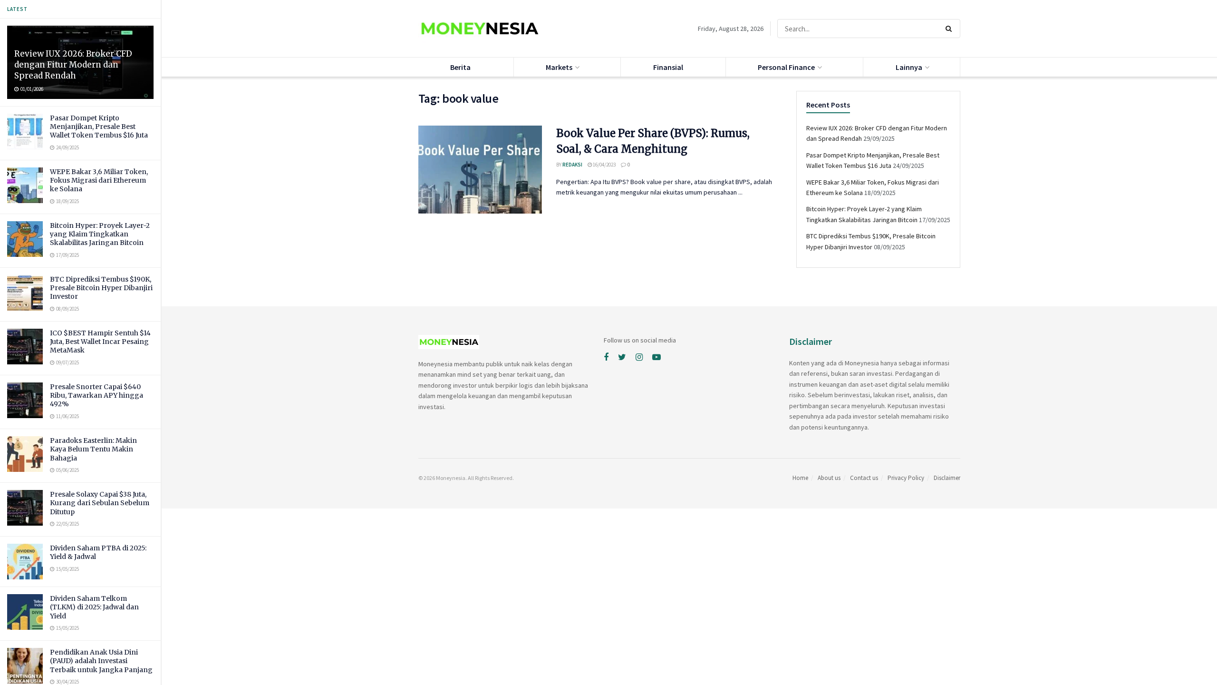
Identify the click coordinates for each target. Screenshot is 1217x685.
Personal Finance (786, 67)
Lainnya (909, 67)
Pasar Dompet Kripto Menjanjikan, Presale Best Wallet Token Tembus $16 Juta (99, 126)
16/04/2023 (604, 164)
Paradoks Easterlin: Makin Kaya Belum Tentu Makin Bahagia (93, 449)
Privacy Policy (906, 478)
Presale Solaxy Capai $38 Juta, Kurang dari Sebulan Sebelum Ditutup (99, 503)
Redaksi (572, 164)
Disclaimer (947, 478)
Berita (460, 67)
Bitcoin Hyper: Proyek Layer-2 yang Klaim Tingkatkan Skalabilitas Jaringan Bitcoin (100, 234)
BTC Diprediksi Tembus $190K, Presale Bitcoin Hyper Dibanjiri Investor (101, 288)
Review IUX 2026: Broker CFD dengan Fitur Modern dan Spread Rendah (73, 65)
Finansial (668, 67)
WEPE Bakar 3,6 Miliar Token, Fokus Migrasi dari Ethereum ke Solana (99, 180)
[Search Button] (950, 28)
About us (829, 478)
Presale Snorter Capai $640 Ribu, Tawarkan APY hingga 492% (96, 395)
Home (800, 478)
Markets (559, 67)
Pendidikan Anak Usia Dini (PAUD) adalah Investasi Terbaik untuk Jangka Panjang (101, 661)
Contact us (864, 478)
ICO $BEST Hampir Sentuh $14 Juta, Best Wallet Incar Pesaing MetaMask (100, 341)
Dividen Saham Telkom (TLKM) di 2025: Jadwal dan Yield (94, 607)
